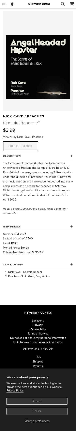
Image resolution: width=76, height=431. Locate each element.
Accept (37, 401)
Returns (38, 366)
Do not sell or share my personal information (38, 338)
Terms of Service (38, 333)
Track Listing (13, 264)
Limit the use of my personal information (38, 342)
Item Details (12, 226)
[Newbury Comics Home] (39, 4)
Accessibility (38, 329)
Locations (38, 320)
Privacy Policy (15, 390)
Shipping (38, 361)
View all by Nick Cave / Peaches (23, 137)
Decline (37, 411)
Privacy (38, 325)
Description (12, 155)
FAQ (38, 357)
